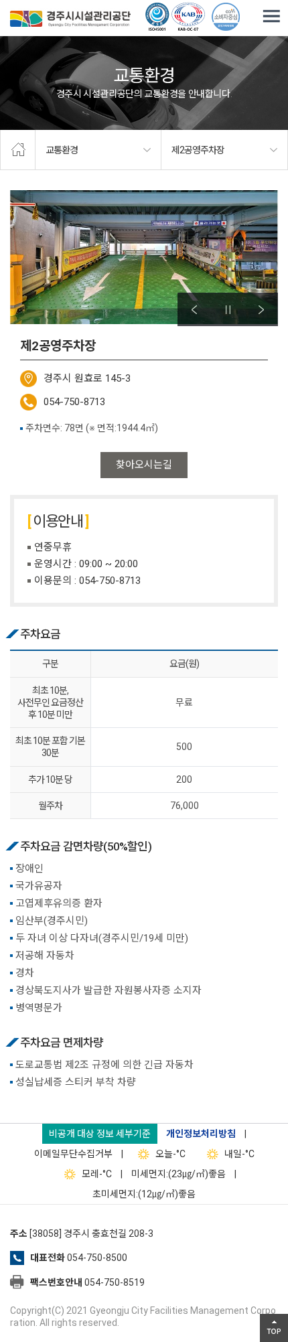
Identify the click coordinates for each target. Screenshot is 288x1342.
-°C (170, 1153)
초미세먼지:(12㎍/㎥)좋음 (144, 1194)
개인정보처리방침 (201, 1133)
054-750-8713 (74, 402)
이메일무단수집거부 (73, 1153)
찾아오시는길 (144, 465)
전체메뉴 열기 (271, 16)
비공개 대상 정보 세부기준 (100, 1133)
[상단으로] (274, 1328)
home (18, 150)
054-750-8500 (97, 1257)
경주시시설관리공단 (70, 20)
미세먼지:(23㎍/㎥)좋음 (178, 1174)
